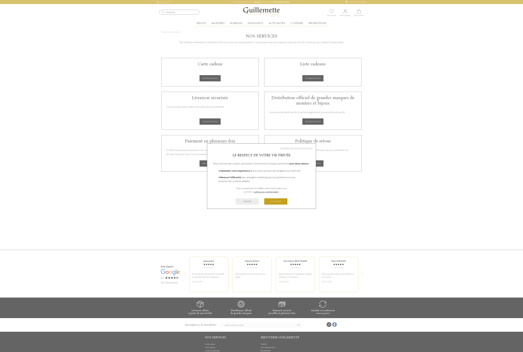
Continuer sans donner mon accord (296, 148)
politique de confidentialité (266, 191)
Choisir (247, 201)
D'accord (275, 201)
